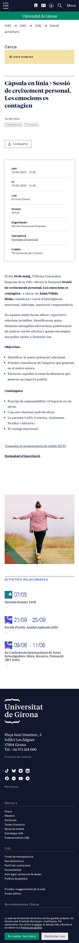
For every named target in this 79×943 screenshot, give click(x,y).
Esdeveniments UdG (17, 838)
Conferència (13, 124)
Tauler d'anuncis (15, 824)
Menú (71, 5)
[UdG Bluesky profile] (14, 771)
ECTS (61, 445)
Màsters (10, 816)
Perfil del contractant (17, 865)
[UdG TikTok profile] (7, 771)
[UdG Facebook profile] (7, 778)
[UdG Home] (6, 5)
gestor (38, 925)
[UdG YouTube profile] (20, 778)
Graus (8, 811)
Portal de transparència (19, 856)
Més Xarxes (12, 787)
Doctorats (10, 820)
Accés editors (13, 893)
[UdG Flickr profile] (14, 778)
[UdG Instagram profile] (20, 771)
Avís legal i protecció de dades (23, 874)
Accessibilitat (13, 870)
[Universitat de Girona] (24, 712)
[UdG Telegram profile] (27, 778)
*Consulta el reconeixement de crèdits (31, 445)
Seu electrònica (14, 861)
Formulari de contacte (18, 757)
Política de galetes (16, 878)
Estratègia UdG (14, 833)
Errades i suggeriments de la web (25, 889)
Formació (31, 124)
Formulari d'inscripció (25, 239)
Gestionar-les (55, 936)
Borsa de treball (14, 829)
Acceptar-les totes (22, 936)
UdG (8, 26)
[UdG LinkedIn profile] (27, 771)
